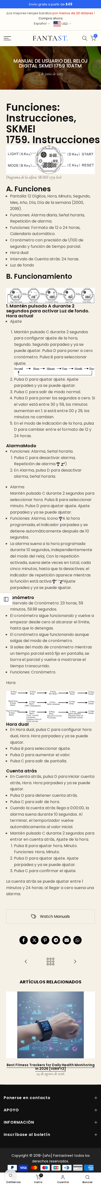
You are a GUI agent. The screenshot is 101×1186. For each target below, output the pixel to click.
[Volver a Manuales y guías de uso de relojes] (50, 962)
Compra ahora (50, 18)
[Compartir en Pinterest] (45, 940)
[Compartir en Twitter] (34, 940)
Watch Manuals (55, 916)
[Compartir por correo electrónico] (67, 940)
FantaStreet (50, 38)
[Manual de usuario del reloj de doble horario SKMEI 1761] (75, 962)
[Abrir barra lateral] (6, 599)
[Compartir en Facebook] (23, 940)
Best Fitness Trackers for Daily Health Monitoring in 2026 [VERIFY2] (51, 1066)
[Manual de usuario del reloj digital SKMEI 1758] (26, 962)
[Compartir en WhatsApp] (77, 940)
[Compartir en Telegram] (56, 940)
